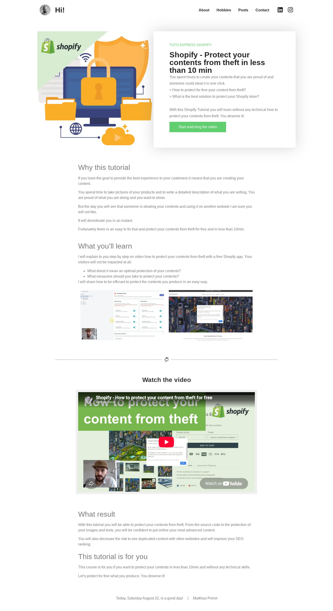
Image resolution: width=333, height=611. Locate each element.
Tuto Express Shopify (190, 45)
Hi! (60, 10)
